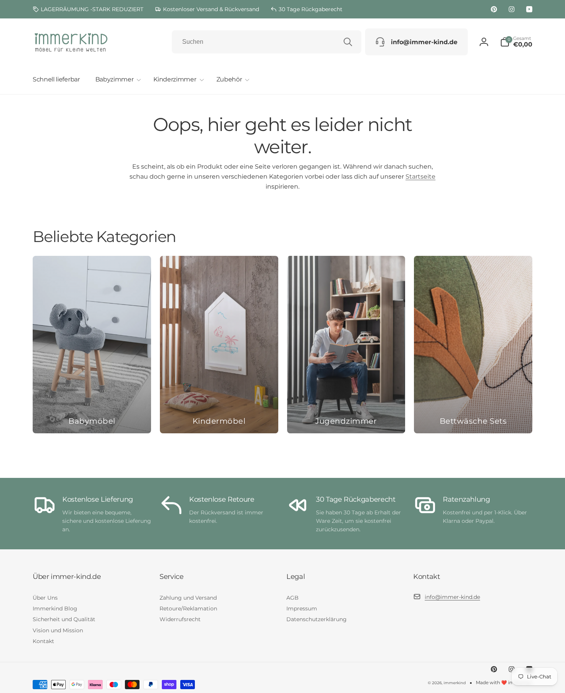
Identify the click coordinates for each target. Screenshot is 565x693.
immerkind (455, 682)
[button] (117, 79)
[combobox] (266, 41)
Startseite (420, 176)
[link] (88, 9)
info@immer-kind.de (452, 597)
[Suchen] (348, 42)
